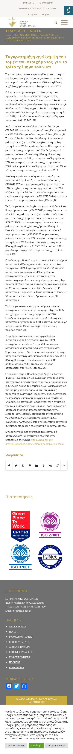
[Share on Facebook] (9, 465)
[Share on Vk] (50, 465)
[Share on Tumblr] (43, 465)
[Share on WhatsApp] (22, 465)
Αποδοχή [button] (36, 745)
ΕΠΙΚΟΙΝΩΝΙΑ (46, 2)
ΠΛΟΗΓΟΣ (51, 8)
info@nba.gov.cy (22, 610)
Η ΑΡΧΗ (13, 631)
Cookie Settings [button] (16, 745)
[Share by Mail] (64, 465)
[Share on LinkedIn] (36, 465)
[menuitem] (28, 3)
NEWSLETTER (28, 2)
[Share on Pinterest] (29, 465)
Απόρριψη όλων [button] (56, 745)
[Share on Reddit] (57, 465)
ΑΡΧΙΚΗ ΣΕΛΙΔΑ (17, 626)
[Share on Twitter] (16, 465)
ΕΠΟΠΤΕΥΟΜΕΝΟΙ (19, 642)
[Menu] (62, 22)
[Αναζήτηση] (53, 22)
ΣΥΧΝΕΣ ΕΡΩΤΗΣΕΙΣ (19, 657)
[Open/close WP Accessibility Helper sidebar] (68, 10)
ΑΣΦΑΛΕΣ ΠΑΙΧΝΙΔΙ (19, 647)
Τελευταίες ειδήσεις (23, 31)
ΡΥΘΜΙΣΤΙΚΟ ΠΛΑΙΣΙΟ (21, 636)
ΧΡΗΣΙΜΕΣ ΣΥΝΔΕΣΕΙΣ (30, 8)
